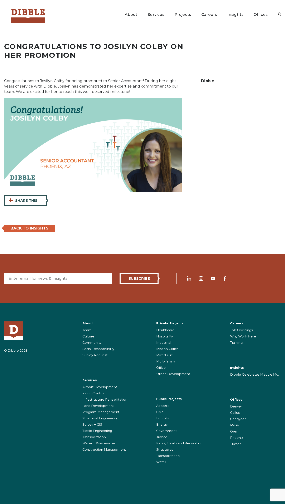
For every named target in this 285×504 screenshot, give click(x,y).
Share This (22, 200)
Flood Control (93, 393)
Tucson (236, 444)
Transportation (94, 437)
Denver (236, 406)
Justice (162, 437)
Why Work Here (243, 336)
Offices (260, 15)
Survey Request (94, 355)
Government (166, 431)
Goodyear (238, 419)
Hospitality (164, 336)
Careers (209, 15)
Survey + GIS (92, 424)
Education (164, 418)
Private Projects (170, 323)
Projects (183, 15)
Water (161, 462)
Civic (159, 412)
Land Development (98, 406)
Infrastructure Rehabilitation (104, 399)
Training (236, 343)
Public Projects (169, 399)
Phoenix (236, 438)
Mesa (234, 425)
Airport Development (99, 387)
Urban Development (173, 374)
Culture (88, 336)
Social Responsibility (98, 349)
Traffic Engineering (97, 431)
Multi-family (165, 361)
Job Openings (241, 330)
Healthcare (165, 330)
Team (86, 330)
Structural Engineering (100, 418)
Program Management (100, 412)
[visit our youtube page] (213, 278)
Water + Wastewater (98, 443)
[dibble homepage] (13, 330)
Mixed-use (164, 355)
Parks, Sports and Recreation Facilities (186, 443)
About (131, 15)
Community (91, 343)
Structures (164, 449)
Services (156, 15)
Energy (162, 424)
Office (161, 368)
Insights (235, 15)
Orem (235, 431)
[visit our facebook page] (225, 278)
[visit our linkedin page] (189, 278)
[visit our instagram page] (201, 278)
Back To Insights (29, 228)
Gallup (235, 413)
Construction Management (104, 449)
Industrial (163, 343)
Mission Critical (167, 349)
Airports (162, 406)
